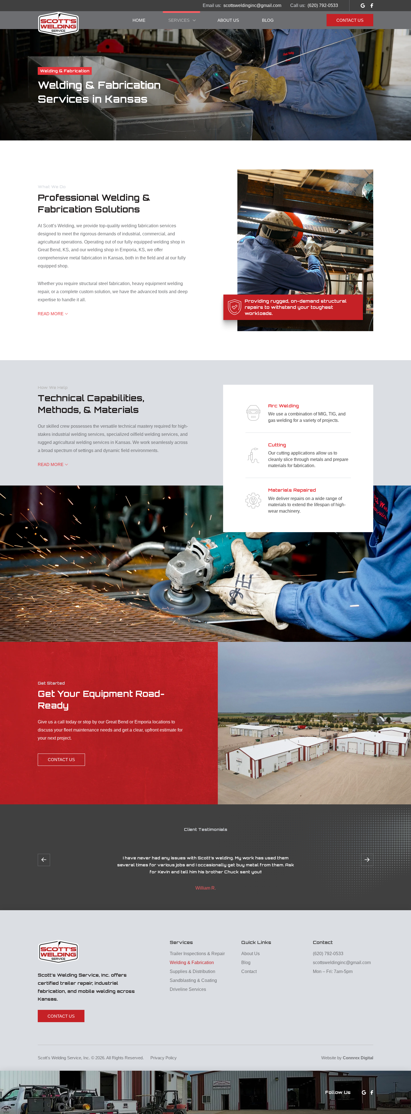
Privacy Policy (163, 1057)
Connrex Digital (358, 1057)
